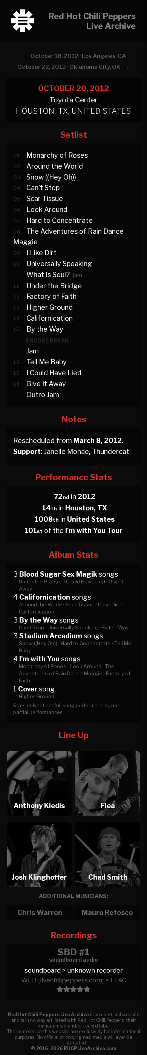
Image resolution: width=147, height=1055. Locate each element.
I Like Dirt (41, 253)
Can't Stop (43, 188)
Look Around (46, 209)
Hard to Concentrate (59, 220)
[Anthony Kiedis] (39, 749)
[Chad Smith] (107, 820)
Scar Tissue (44, 198)
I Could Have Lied (53, 373)
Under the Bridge (54, 286)
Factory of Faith (51, 296)
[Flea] (107, 749)
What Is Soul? (48, 275)
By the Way (44, 329)
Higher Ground (49, 307)
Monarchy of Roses (57, 155)
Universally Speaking (59, 264)
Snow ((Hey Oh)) (51, 177)
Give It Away (46, 384)
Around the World (54, 166)
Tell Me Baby (46, 362)
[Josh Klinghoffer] (39, 820)
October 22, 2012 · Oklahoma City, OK (68, 67)
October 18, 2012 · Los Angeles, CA (78, 56)
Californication (49, 318)
